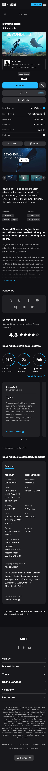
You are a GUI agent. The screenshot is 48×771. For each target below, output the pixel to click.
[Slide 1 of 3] (21, 439)
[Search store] (5, 14)
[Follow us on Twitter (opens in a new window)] (11, 301)
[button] (24, 280)
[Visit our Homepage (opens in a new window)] (24, 307)
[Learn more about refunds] (44, 113)
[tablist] (24, 466)
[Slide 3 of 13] (36, 178)
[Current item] (11, 178)
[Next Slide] (44, 178)
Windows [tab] (9, 466)
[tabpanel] (24, 513)
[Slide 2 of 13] (24, 178)
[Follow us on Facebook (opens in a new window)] (28, 301)
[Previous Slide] (4, 178)
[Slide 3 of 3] (26, 439)
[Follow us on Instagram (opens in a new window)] (33, 307)
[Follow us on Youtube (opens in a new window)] (37, 301)
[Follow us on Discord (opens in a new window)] (15, 307)
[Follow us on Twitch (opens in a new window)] (20, 301)
